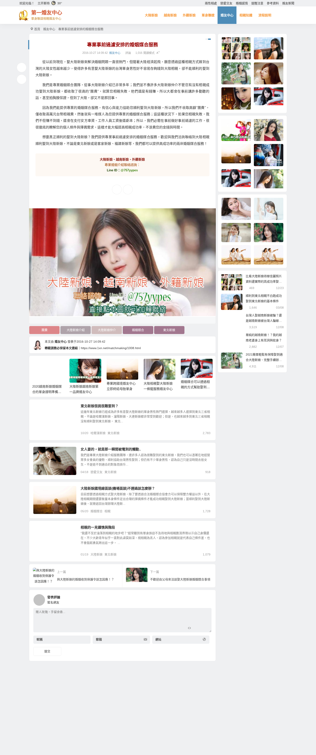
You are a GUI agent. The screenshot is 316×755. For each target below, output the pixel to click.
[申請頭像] (207, 599)
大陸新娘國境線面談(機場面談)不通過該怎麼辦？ (118, 488)
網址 (158, 639)
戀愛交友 (226, 3)
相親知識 (245, 15)
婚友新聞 (288, 3)
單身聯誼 (208, 15)
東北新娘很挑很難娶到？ (99, 406)
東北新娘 (169, 330)
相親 (107, 511)
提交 (47, 651)
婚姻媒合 (138, 330)
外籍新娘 (189, 15)
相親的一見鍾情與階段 (98, 527)
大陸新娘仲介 (107, 330)
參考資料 (273, 3)
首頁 (37, 29)
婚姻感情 (242, 3)
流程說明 (264, 15)
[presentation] (188, 365)
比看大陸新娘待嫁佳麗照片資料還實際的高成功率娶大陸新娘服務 (264, 281)
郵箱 (99, 639)
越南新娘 (170, 15)
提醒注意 (257, 3)
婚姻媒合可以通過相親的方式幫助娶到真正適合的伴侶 (158, 387)
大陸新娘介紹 (76, 330)
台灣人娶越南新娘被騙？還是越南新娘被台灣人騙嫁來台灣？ (264, 321)
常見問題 (42, 408)
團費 (44, 330)
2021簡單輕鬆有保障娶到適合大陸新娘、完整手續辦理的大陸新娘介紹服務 (264, 360)
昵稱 (40, 639)
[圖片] (204, 628)
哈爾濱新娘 (98, 433)
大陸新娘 (151, 15)
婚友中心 (227, 15)
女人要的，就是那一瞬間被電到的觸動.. (111, 449)
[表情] (197, 628)
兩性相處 (211, 3)
